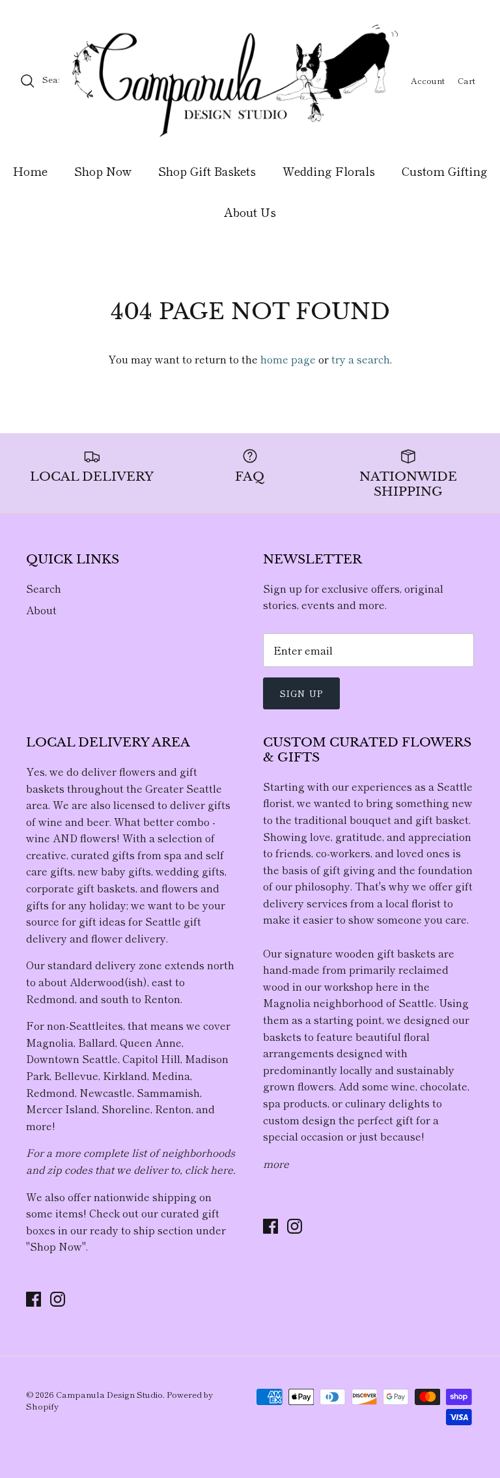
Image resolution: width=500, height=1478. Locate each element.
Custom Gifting (445, 170)
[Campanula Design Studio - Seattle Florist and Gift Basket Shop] (235, 81)
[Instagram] (57, 1299)
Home (30, 170)
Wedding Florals (329, 170)
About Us (250, 211)
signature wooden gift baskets (360, 953)
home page (288, 359)
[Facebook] (33, 1299)
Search (43, 588)
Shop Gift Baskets (207, 170)
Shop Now (103, 170)
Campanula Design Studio (109, 1394)
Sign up (301, 693)
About (41, 610)
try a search (360, 359)
